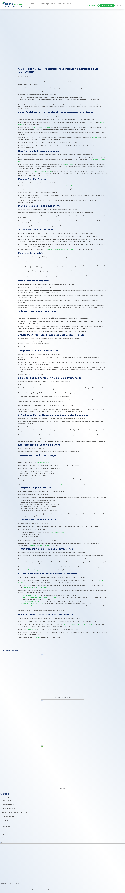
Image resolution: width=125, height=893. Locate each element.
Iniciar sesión (93, 5)
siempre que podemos (43, 462)
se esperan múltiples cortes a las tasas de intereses (79, 624)
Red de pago (6, 797)
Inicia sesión (6, 826)
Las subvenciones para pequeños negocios (32, 601)
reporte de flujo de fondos (67, 186)
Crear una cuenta (107, 5)
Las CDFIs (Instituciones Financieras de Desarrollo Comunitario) (39, 597)
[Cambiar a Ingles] (117, 5)
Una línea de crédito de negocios (30, 595)
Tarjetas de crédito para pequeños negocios (33, 605)
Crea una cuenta (7, 830)
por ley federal (96, 137)
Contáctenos (37, 637)
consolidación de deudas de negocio (39, 545)
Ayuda (69, 4)
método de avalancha (57, 532)
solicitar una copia (69, 164)
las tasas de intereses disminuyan (41, 127)
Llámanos (62, 788)
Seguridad (5, 820)
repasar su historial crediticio (41, 171)
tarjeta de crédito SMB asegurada (55, 484)
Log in (4, 834)
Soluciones (30, 4)
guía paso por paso (72, 226)
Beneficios (61, 4)
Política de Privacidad (8, 808)
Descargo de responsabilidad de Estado (14, 812)
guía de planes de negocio (33, 570)
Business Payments (46, 4)
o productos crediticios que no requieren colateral (60, 249)
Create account (6, 838)
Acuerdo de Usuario (8, 804)
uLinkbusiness (32, 629)
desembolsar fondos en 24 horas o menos (35, 587)
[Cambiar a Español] (121, 5)
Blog (28, 7)
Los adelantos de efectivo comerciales (31, 603)
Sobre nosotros (7, 801)
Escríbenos (62, 743)
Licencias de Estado (8, 816)
